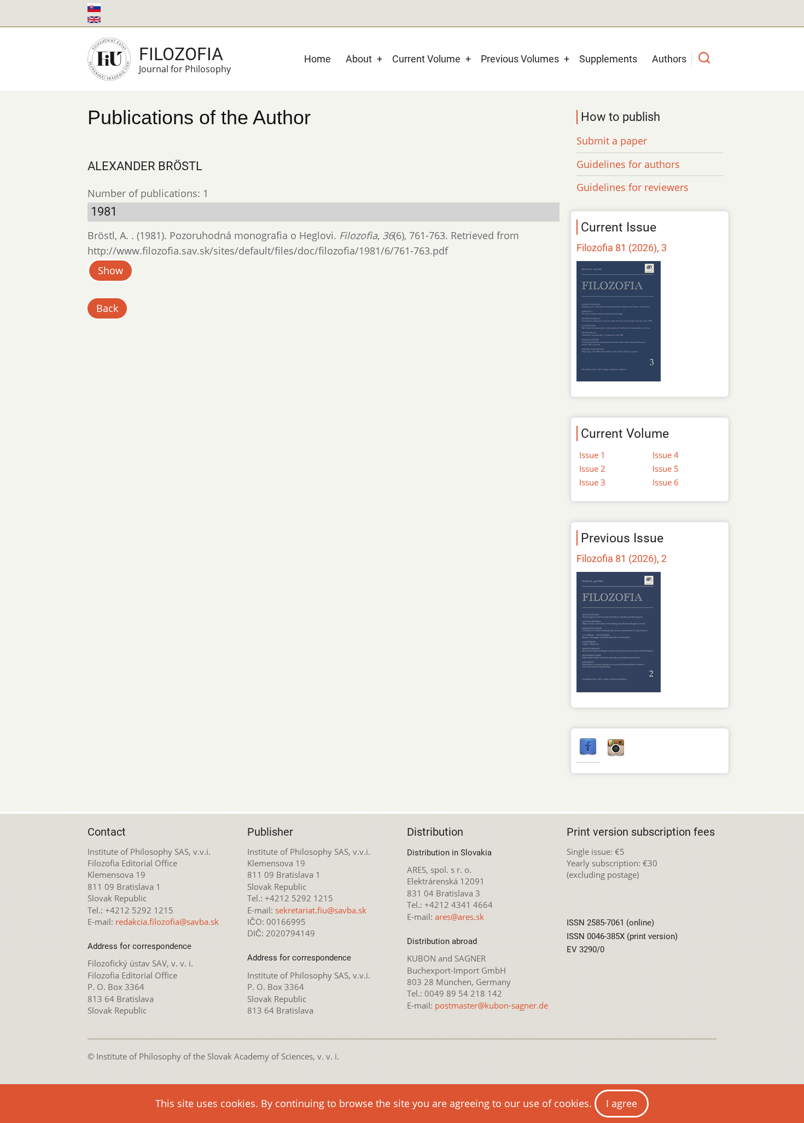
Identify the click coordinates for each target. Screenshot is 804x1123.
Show (110, 270)
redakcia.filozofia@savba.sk (167, 921)
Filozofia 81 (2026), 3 (621, 247)
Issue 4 (665, 454)
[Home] (109, 59)
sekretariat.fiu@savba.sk (320, 910)
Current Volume (426, 59)
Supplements (608, 59)
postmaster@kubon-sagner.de (491, 1005)
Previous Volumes (520, 59)
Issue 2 (592, 468)
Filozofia (181, 54)
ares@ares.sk (459, 916)
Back (107, 308)
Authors (669, 59)
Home (317, 59)
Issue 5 (665, 468)
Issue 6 (665, 482)
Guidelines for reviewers (632, 187)
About (359, 59)
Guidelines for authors (628, 164)
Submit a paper (611, 140)
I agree (621, 1103)
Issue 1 (592, 454)
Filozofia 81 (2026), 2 (621, 558)
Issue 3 (592, 482)
